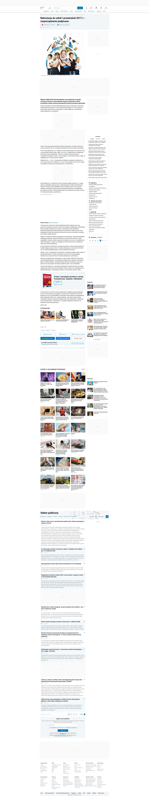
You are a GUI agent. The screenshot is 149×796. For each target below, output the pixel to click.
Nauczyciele (54, 781)
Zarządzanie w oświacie (56, 784)
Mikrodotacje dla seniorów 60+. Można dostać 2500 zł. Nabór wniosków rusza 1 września (97, 155)
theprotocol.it (99, 785)
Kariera (79, 793)
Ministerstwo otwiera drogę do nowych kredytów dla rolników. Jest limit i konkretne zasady (97, 151)
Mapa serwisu (101, 793)
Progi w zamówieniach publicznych (96, 220)
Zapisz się (63, 730)
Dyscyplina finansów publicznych (96, 224)
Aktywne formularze (96, 201)
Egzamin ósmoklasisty (56, 787)
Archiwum (99, 780)
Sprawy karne (65, 766)
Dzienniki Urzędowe (66, 781)
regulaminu (63, 727)
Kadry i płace (42, 784)
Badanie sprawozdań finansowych (96, 222)
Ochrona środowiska (93, 207)
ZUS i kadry (42, 769)
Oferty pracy (99, 787)
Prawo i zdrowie (66, 773)
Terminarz (93, 237)
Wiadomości (56, 14)
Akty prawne (65, 777)
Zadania (60, 516)
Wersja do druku (48, 334)
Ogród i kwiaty (99, 770)
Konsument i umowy (67, 767)
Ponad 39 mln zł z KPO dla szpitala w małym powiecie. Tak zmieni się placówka (98, 175)
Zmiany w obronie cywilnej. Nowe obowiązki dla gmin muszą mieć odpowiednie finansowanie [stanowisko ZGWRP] (98, 168)
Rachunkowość (43, 766)
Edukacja (99, 11)
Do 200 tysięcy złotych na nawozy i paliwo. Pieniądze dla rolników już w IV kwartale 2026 (97, 142)
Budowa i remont (100, 769)
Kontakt (89, 793)
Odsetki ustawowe (89, 784)
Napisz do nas (64, 334)
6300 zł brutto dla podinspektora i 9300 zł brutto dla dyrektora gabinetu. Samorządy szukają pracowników (97, 171)
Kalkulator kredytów (93, 191)
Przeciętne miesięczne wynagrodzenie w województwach (97, 218)
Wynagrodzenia (55, 766)
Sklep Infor (65, 771)
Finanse (55, 516)
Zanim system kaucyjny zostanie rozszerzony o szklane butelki (95, 158)
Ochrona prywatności (49, 793)
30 (105, 240)
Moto (85, 11)
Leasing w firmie (77, 770)
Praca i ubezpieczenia (78, 767)
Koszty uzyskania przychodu (95, 225)
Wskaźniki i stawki (89, 777)
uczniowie (53, 330)
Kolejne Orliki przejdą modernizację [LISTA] (98, 177)
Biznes (57, 11)
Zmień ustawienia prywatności (62, 793)
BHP (52, 770)
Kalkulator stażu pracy (78, 784)
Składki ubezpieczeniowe (90, 781)
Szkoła (53, 780)
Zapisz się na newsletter (80, 334)
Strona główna (43, 14)
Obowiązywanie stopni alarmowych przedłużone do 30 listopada (96, 145)
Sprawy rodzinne (66, 764)
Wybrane (103, 138)
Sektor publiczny (64, 11)
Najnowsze (98, 138)
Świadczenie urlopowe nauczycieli (96, 215)
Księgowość (46, 11)
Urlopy (53, 769)
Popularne (92, 138)
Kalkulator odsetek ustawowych (95, 193)
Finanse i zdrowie (77, 771)
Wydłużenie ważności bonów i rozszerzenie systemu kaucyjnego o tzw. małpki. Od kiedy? (98, 165)
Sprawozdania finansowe (90, 770)
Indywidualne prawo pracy (56, 764)
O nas (41, 793)
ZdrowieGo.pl (99, 778)
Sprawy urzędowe (66, 769)
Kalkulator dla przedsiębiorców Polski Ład (97, 188)
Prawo (71, 11)
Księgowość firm (43, 763)
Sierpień (100, 237)
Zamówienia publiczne (93, 206)
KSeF (104, 11)
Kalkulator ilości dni (93, 196)
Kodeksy (64, 785)
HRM (53, 771)
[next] (84, 714)
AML (87, 771)
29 (102, 240)
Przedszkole (54, 778)
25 (92, 240)
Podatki (41, 764)
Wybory (90, 209)
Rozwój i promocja (67, 516)
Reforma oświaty (53, 222)
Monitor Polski (65, 780)
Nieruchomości (91, 11)
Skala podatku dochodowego (91, 785)
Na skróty (99, 777)
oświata (42, 330)
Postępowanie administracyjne (95, 202)
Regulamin (73, 793)
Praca (64, 770)
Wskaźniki (93, 212)
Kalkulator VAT (77, 781)
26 (95, 240)
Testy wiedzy (54, 788)
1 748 (81, 714)
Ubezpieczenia (54, 767)
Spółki (75, 766)
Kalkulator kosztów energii (94, 189)
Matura (53, 785)
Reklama (94, 793)
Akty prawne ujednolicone (68, 784)
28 (100, 240)
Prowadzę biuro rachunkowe (91, 766)
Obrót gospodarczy (43, 767)
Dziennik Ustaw (66, 778)
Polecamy (90, 378)
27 (97, 240)
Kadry (52, 11)
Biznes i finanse (77, 764)
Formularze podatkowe (101, 784)
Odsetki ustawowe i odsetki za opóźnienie (97, 213)
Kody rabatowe (100, 781)
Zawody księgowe (43, 770)
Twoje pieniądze (78, 11)
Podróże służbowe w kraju (90, 778)
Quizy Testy (91, 231)
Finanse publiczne (93, 204)
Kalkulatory (94, 183)
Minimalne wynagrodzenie (90, 780)
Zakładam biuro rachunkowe (91, 764)
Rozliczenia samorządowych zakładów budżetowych (97, 228)
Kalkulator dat (92, 198)
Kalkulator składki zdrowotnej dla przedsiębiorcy (95, 185)
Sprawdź (58, 282)
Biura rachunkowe (89, 763)
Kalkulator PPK (92, 195)
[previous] (69, 714)
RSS (84, 793)
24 (90, 240)
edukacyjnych (64, 152)
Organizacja (49, 516)
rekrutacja (48, 330)
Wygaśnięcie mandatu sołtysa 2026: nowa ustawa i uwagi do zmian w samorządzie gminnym (97, 148)
